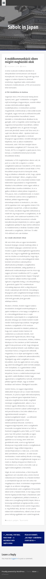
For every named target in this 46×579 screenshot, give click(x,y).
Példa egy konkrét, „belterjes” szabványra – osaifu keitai (33, 537)
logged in (14, 558)
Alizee (34, 571)
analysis (9, 520)
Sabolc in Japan (23, 26)
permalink (24, 520)
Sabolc (24, 66)
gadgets (16, 520)
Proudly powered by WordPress (13, 571)
